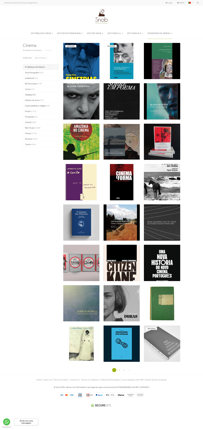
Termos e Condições (90, 380)
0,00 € (181, 3)
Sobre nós (48, 380)
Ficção (30, 111)
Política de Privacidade (110, 380)
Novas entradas (61, 380)
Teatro (30, 144)
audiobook (31, 78)
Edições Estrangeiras (69, 33)
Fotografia (31, 117)
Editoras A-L (114, 33)
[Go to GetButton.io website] (6, 427)
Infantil (30, 122)
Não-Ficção (32, 128)
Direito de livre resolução (156, 380)
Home (39, 380)
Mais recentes (40, 58)
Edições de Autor (34, 100)
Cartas (30, 89)
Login (169, 3)
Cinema (29, 45)
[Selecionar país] (190, 3)
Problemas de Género (159, 33)
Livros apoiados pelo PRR (132, 380)
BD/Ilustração (33, 83)
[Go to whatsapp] (6, 421)
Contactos (74, 380)
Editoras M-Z (134, 33)
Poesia (31, 133)
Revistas (31, 139)
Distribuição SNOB (41, 33)
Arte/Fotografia (34, 72)
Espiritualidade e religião (37, 105)
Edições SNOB (94, 33)
